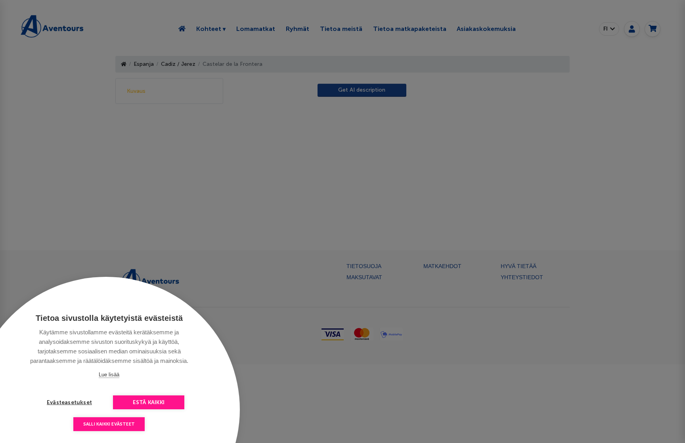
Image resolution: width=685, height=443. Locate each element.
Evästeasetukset (69, 402)
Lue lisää (109, 375)
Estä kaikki (149, 402)
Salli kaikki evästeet (109, 424)
